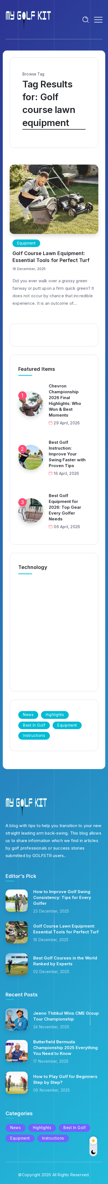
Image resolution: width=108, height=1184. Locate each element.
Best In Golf (35, 656)
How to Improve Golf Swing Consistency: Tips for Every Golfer (62, 897)
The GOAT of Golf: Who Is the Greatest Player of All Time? (52, 641)
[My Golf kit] (28, 19)
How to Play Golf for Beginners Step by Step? (65, 1079)
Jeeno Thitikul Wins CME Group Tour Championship (66, 1016)
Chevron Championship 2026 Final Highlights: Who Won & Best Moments (65, 400)
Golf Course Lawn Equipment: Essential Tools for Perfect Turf (50, 256)
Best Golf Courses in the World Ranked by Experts (65, 960)
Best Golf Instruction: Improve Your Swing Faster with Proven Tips (67, 454)
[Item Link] (54, 199)
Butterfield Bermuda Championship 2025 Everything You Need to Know (65, 1047)
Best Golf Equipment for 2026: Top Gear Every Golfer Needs (65, 507)
